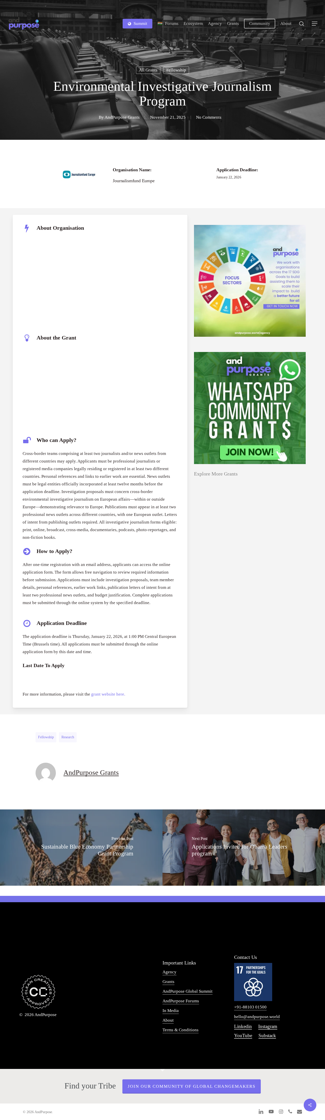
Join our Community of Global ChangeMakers (191, 1086)
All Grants (148, 70)
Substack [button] (267, 1035)
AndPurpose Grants (122, 117)
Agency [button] (169, 972)
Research (67, 737)
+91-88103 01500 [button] (250, 1007)
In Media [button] (170, 1010)
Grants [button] (168, 981)
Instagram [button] (267, 1026)
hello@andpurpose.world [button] (257, 1016)
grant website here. (108, 694)
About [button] (168, 1020)
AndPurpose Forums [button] (180, 1001)
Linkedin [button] (243, 1026)
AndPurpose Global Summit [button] (187, 991)
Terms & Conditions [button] (180, 1029)
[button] (315, 23)
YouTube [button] (243, 1035)
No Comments (208, 117)
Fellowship (176, 70)
